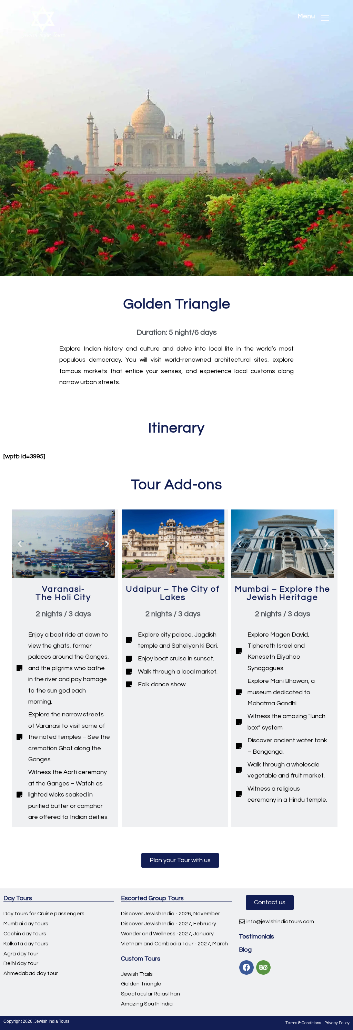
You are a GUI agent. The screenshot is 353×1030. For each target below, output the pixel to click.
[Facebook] (246, 967)
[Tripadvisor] (263, 967)
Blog (245, 949)
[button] (180, 860)
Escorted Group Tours (152, 898)
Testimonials (256, 936)
